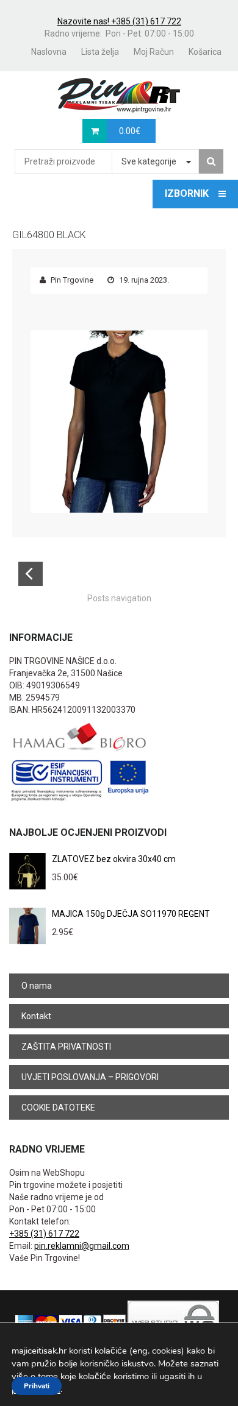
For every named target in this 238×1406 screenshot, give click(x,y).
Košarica (205, 52)
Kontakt (36, 1016)
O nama (36, 986)
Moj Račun (154, 52)
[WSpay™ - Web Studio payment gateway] (173, 1321)
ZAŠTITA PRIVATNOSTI (66, 1046)
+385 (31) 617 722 (44, 1233)
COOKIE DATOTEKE (58, 1107)
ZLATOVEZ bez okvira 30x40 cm (114, 859)
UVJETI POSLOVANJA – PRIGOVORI (90, 1077)
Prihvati (36, 1386)
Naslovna (49, 52)
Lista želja (100, 52)
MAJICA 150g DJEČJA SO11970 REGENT (131, 914)
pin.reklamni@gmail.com (81, 1246)
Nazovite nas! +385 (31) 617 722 (119, 21)
